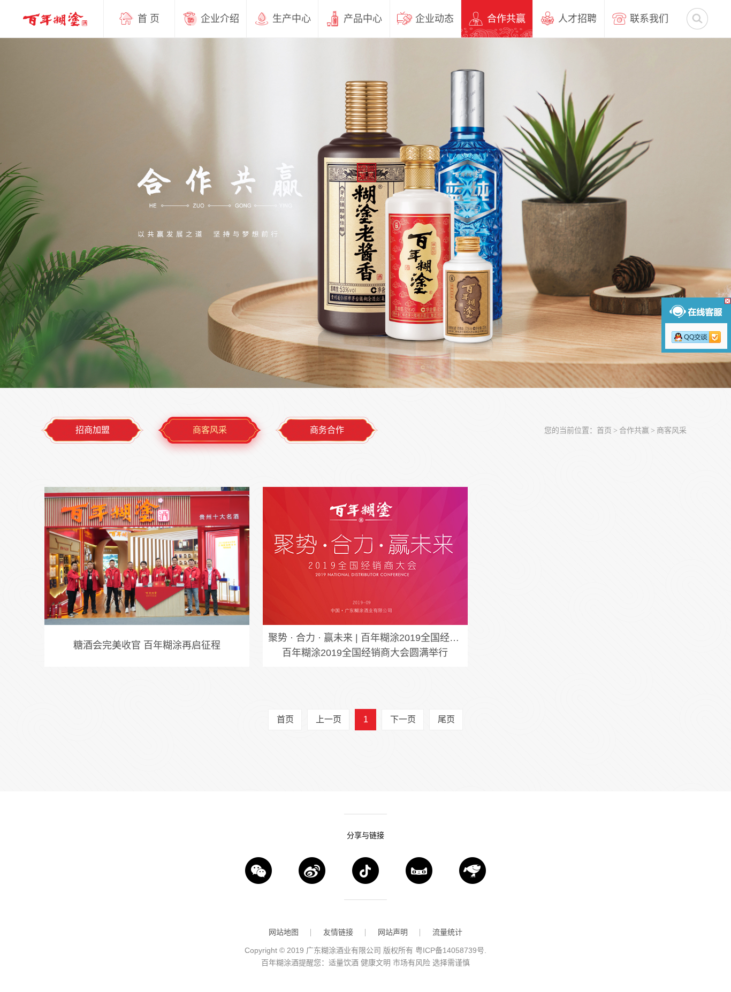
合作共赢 (634, 430)
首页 (604, 430)
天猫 (419, 870)
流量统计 (447, 932)
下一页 (403, 719)
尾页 (446, 719)
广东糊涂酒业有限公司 (55, 18)
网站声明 (393, 932)
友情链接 (338, 932)
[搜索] (697, 18)
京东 (472, 870)
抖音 (365, 870)
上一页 (328, 719)
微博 (312, 870)
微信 (258, 870)
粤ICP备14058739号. (450, 950)
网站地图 (284, 932)
